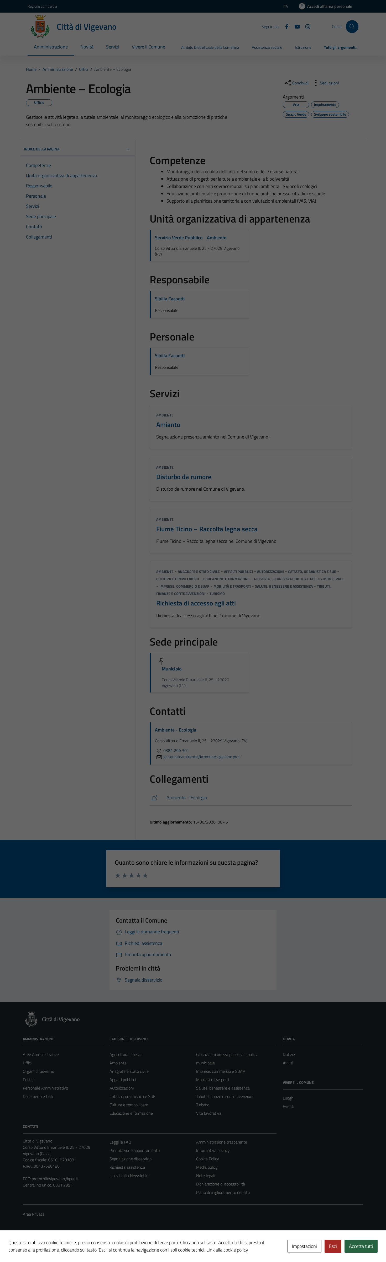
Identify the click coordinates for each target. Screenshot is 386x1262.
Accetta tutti (361, 1246)
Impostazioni (304, 1246)
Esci (333, 1246)
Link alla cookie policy (227, 1249)
